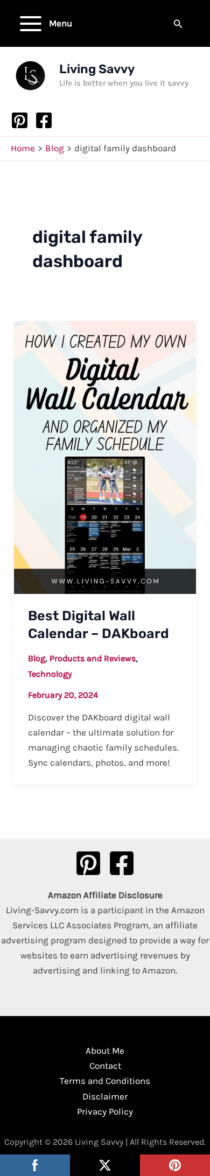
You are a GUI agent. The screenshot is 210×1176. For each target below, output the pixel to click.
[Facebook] (44, 120)
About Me (105, 1050)
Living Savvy (97, 68)
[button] (178, 24)
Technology (50, 674)
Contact (105, 1065)
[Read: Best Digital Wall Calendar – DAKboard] (105, 456)
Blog (36, 658)
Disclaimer (105, 1096)
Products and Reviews (93, 658)
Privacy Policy (105, 1111)
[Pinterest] (20, 120)
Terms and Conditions (105, 1080)
